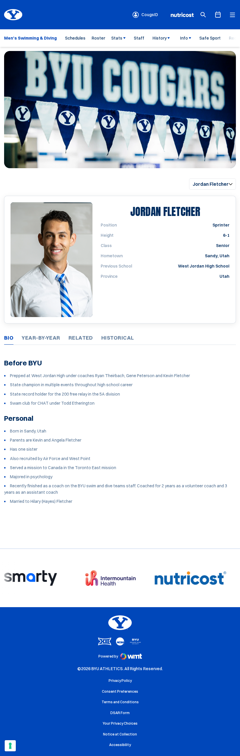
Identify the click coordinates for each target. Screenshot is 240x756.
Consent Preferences (120, 691)
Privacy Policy (120, 680)
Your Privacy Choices (120, 723)
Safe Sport (210, 38)
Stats (116, 38)
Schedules (75, 38)
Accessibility (120, 744)
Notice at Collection (120, 734)
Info (184, 38)
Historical (117, 337)
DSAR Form (120, 713)
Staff (139, 38)
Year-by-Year (41, 337)
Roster (98, 38)
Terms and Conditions (120, 702)
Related (80, 337)
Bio (8, 337)
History (159, 38)
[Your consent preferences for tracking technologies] (10, 745)
